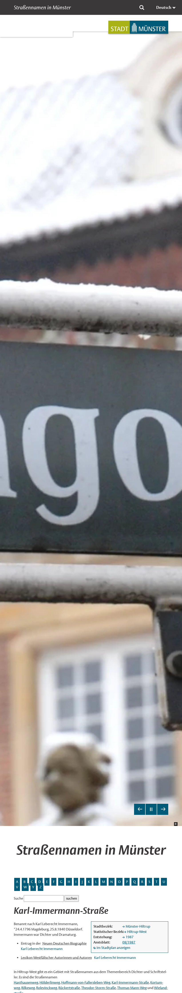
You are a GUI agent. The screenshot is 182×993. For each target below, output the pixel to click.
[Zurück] (139, 809)
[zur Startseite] (138, 27)
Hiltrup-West (137, 932)
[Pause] (151, 809)
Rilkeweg (28, 988)
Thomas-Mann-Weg (132, 988)
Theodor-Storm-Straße (98, 988)
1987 (130, 937)
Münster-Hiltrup (138, 926)
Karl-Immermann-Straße (130, 982)
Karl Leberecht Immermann (42, 949)
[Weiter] (162, 809)
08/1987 (128, 942)
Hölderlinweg (50, 982)
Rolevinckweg (46, 988)
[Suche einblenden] (141, 7)
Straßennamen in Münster (42, 7)
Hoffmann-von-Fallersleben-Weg (85, 982)
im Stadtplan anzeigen (113, 948)
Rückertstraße (69, 988)
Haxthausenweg (26, 982)
